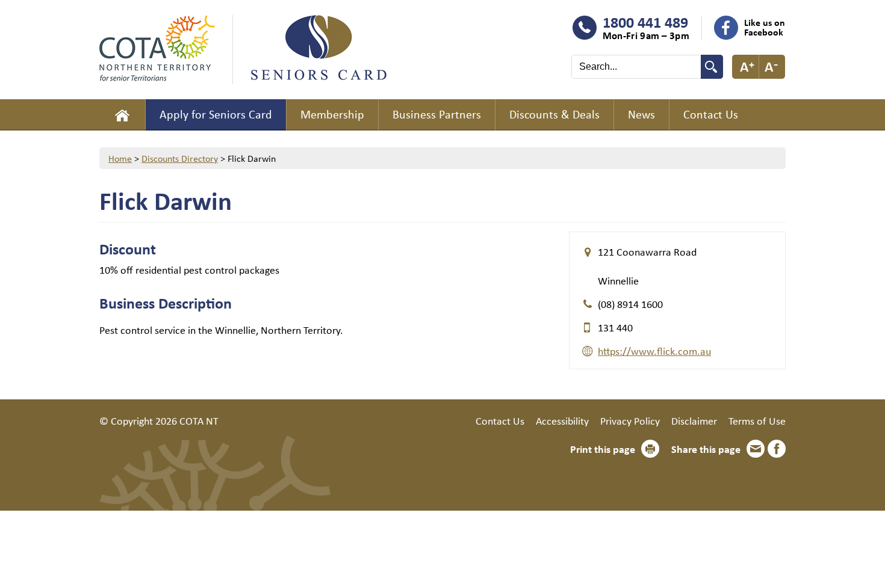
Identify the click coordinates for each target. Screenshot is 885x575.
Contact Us (710, 114)
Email (756, 449)
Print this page (602, 448)
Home (122, 115)
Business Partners (437, 114)
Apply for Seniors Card (216, 114)
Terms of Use (757, 420)
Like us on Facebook (764, 27)
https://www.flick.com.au (654, 350)
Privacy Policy (630, 420)
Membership (332, 114)
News (641, 114)
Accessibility (562, 420)
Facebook (777, 449)
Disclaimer (694, 420)
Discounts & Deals (554, 114)
